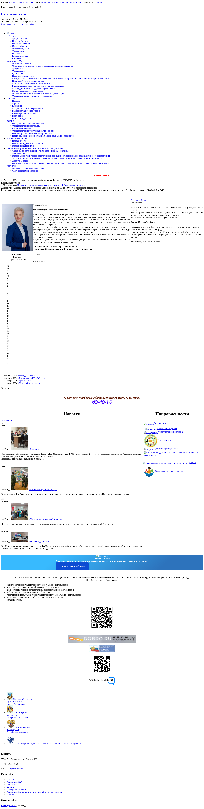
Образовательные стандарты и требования (32, 96)
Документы (17, 68)
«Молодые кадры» (27, 376)
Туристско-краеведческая (165, 449)
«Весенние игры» (37, 449)
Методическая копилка (23, 146)
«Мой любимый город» (29, 383)
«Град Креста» (25, 381)
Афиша (15, 103)
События (11, 98)
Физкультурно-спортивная (170, 432)
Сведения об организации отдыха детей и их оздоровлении (35, 148)
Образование (18, 71)
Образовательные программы (26, 126)
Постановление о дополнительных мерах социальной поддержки (43, 136)
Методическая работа (17, 138)
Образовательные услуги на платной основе (33, 131)
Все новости (7, 420)
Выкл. (103, 2)
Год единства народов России (26, 111)
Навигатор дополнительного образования (32, 133)
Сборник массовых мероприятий (28, 108)
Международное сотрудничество (27, 91)
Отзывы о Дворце (20, 48)
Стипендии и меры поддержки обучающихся (33, 88)
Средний (21, 2)
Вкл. (97, 2)
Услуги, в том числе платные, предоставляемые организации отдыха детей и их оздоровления (57, 158)
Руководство (18, 73)
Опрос (192, 462)
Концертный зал (20, 56)
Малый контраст (73, 2)
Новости (16, 101)
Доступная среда (20, 161)
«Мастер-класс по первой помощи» (45, 519)
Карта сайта (17, 58)
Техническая (160, 423)
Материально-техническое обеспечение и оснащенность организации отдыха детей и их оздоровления (61, 156)
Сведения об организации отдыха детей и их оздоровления (40, 151)
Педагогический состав (23, 76)
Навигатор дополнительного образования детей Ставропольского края (51, 185)
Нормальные (47, 2)
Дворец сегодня (19, 38)
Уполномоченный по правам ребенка (18, 24)
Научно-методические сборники (27, 143)
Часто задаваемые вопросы (25, 171)
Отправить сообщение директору (28, 168)
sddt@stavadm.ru (15, 768)
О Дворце (11, 36)
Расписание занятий (21, 128)
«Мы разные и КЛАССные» (31, 378)
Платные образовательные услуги (28, 81)
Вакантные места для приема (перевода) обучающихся (38, 86)
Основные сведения (21, 63)
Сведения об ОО (14, 61)
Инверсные (59, 2)
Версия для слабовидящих (13, 14)
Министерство (23, 727)
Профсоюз (17, 53)
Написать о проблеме (72, 566)
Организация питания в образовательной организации (38, 93)
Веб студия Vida (8, 805)
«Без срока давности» (39, 541)
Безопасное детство (21, 118)
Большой (30, 2)
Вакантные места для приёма (169, 471)
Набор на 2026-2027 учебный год (28, 123)
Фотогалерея (18, 51)
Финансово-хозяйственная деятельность (31, 83)
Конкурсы (17, 106)
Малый (12, 2)
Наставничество (20, 141)
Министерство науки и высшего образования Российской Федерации (48, 744)
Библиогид (17, 116)
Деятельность (18, 153)
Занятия (10, 121)
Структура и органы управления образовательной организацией (42, 66)
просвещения (13, 729)
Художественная (165, 440)
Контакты (11, 166)
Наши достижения (21, 43)
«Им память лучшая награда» (43, 489)
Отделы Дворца (19, 46)
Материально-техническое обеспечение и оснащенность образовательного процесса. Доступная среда (60, 78)
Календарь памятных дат (24, 113)
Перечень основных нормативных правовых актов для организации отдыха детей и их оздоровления (60, 163)
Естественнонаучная (167, 428)
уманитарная (150, 455)
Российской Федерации (18, 732)
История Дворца (20, 41)
